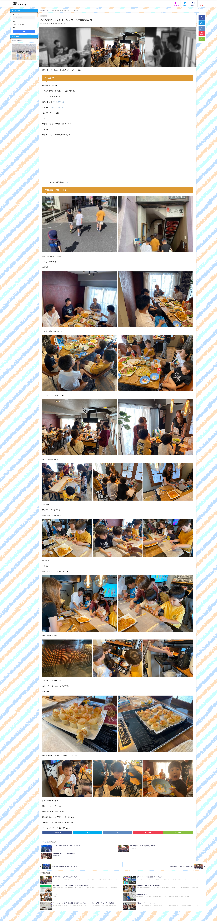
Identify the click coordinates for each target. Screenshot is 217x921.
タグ (14, 27)
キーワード (16, 14)
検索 (24, 31)
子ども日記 (44, 16)
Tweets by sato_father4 (18, 40)
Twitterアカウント (59, 102)
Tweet (201, 23)
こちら (67, 182)
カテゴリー (16, 21)
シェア (201, 18)
